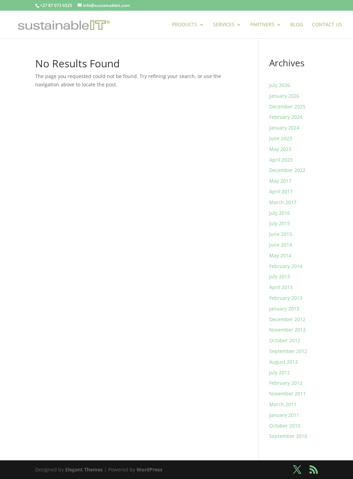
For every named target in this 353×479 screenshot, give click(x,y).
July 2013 (279, 276)
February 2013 (285, 298)
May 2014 (280, 255)
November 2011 (287, 393)
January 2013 (284, 308)
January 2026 (284, 96)
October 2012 (284, 340)
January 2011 (284, 415)
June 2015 (280, 234)
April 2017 (281, 191)
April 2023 (281, 159)
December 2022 (287, 170)
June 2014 (280, 244)
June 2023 (280, 138)
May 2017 (280, 181)
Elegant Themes (84, 469)
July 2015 (279, 223)
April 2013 (281, 287)
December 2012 (287, 319)
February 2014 (285, 266)
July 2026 (279, 85)
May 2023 (280, 149)
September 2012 (288, 351)
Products (184, 25)
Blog (296, 25)
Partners (262, 25)
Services (223, 25)
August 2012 (283, 361)
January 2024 (284, 127)
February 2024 (285, 117)
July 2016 (279, 213)
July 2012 (279, 372)
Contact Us (327, 25)
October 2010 (284, 425)
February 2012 (285, 383)
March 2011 (282, 404)
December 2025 (287, 106)
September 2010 (288, 436)
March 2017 (282, 202)
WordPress (149, 469)
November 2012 (287, 329)
